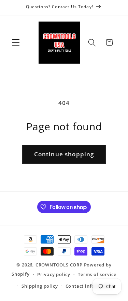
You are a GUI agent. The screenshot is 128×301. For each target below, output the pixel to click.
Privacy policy (53, 274)
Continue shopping (64, 154)
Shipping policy (40, 286)
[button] (16, 42)
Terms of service (97, 274)
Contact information (90, 286)
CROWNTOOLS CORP (59, 265)
